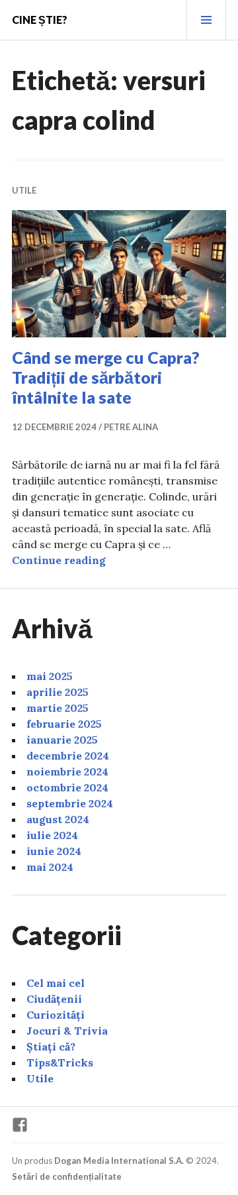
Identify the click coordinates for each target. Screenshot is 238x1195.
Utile (24, 190)
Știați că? (50, 1046)
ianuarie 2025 (62, 739)
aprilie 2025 (57, 692)
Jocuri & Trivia (67, 1030)
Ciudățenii (54, 998)
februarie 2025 (64, 723)
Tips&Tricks (59, 1062)
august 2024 (57, 819)
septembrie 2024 (69, 803)
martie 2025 (57, 707)
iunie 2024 (53, 851)
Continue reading (59, 560)
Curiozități (55, 1014)
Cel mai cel (55, 983)
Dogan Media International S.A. (119, 1160)
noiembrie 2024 (67, 771)
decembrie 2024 (67, 755)
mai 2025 (49, 676)
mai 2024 (49, 867)
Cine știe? (39, 19)
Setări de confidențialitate (67, 1176)
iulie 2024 (52, 835)
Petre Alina (131, 427)
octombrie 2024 (67, 787)
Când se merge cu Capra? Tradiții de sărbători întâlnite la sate (106, 377)
